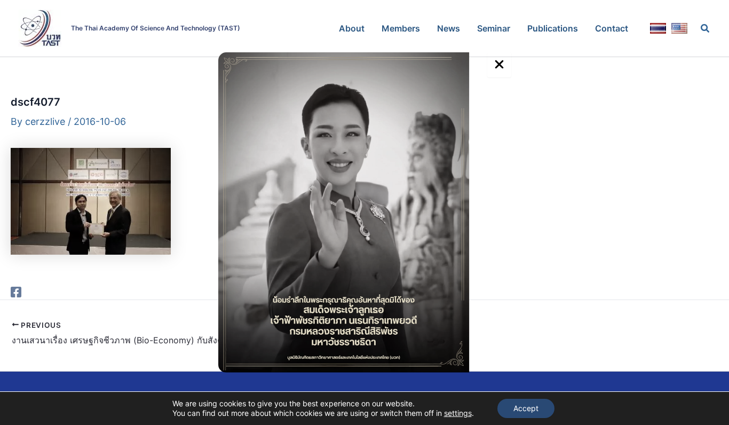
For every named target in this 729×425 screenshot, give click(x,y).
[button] (705, 28)
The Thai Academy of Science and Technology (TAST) (155, 28)
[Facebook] (16, 291)
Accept (525, 408)
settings (458, 413)
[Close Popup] (499, 64)
